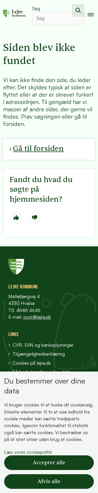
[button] (93, 14)
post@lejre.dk (37, 317)
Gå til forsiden (38, 148)
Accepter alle (49, 463)
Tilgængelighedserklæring (39, 354)
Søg (36, 8)
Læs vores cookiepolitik (28, 452)
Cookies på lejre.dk (32, 363)
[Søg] (78, 10)
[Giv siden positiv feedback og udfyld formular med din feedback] (16, 217)
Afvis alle (49, 481)
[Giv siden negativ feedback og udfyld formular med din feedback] (34, 217)
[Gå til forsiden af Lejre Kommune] (13, 14)
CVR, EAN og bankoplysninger (43, 345)
